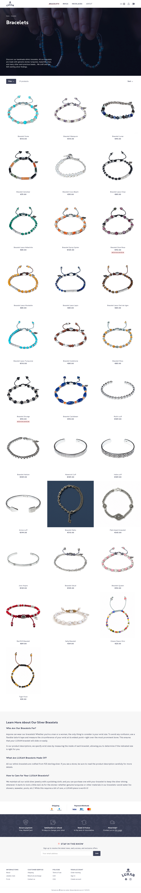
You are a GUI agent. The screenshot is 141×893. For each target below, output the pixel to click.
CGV (54, 876)
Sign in (73, 876)
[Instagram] (130, 879)
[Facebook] (126, 879)
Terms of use (57, 872)
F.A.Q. (8, 879)
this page (118, 830)
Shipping (31, 872)
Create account (76, 879)
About (8, 872)
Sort (129, 81)
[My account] (129, 4)
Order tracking (76, 872)
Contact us (31, 879)
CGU (54, 879)
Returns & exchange (34, 876)
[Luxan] (10, 4)
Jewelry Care (10, 876)
